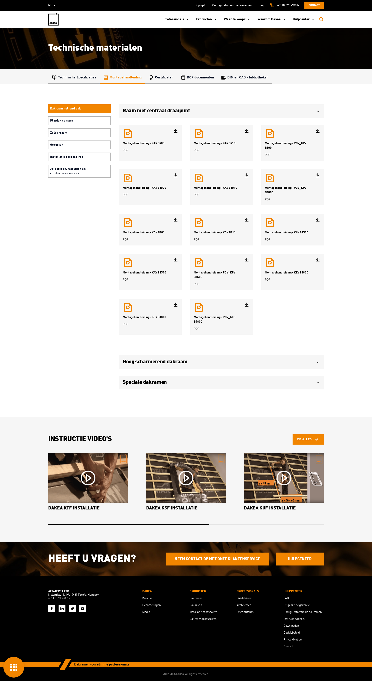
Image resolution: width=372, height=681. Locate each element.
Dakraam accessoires (202, 618)
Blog (262, 5)
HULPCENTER (300, 559)
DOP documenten (200, 77)
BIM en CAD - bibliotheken (247, 77)
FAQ (286, 598)
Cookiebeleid (292, 632)
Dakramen (196, 598)
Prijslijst (200, 5)
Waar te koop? (234, 19)
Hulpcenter (301, 19)
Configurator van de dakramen (232, 5)
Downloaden (291, 625)
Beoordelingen (151, 605)
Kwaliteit (147, 598)
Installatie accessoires (203, 612)
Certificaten (164, 77)
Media (146, 612)
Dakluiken (195, 605)
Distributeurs (245, 612)
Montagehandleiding (126, 77)
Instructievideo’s (294, 618)
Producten (204, 19)
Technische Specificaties (77, 77)
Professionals (173, 19)
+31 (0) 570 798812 (288, 5)
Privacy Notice (292, 639)
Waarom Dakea (269, 19)
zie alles (304, 439)
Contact (313, 5)
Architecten (244, 605)
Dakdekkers (244, 598)
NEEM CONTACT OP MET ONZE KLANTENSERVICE (217, 559)
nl (50, 5)
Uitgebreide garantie (297, 605)
